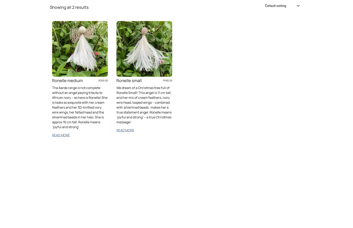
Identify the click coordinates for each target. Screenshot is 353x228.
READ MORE (61, 135)
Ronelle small (129, 80)
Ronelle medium (67, 80)
